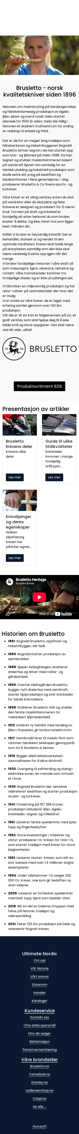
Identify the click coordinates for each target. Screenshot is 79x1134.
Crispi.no (39, 1098)
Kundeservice (40, 1011)
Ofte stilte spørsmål (40, 1025)
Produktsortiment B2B (39, 386)
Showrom (39, 984)
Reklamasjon (39, 1041)
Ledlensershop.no (39, 1090)
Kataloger (39, 1000)
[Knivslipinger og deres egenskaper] (20, 500)
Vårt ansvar (39, 976)
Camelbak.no (39, 1074)
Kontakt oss (39, 1017)
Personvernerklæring (39, 1049)
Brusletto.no (39, 1066)
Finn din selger (39, 1033)
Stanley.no (39, 1082)
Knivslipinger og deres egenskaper (18, 522)
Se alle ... (39, 1106)
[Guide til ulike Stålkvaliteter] (59, 425)
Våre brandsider (39, 1059)
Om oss (40, 960)
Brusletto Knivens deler (19, 443)
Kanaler (39, 992)
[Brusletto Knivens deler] (20, 425)
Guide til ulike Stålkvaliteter (59, 443)
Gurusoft (40, 1126)
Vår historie (39, 968)
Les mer (15, 477)
